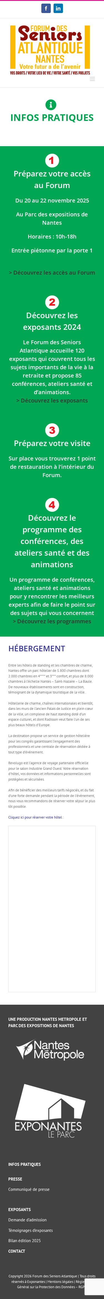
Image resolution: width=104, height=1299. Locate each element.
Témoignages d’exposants (30, 1230)
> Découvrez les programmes (52, 621)
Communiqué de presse (29, 1189)
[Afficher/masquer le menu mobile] (93, 79)
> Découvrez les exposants (52, 400)
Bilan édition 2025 (24, 1240)
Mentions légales (60, 1281)
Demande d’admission (27, 1219)
